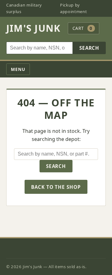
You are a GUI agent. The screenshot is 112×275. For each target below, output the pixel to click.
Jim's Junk (33, 28)
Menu (18, 69)
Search (89, 48)
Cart (82, 28)
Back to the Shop (56, 187)
